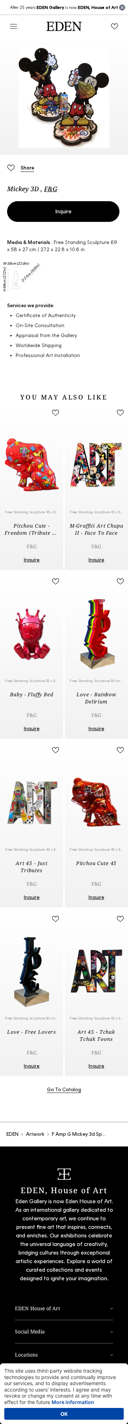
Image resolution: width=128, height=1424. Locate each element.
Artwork (35, 1134)
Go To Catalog (64, 1090)
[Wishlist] (114, 26)
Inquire (63, 211)
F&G (50, 188)
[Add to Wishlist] (10, 167)
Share (27, 168)
